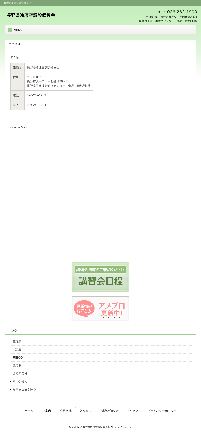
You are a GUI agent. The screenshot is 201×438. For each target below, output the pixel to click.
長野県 (17, 341)
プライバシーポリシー (162, 411)
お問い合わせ (109, 411)
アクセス (132, 411)
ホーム (29, 411)
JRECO (18, 357)
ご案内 (46, 411)
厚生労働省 (20, 381)
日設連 (17, 349)
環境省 (17, 365)
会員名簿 (66, 411)
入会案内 (85, 411)
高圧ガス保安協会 (24, 390)
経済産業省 (20, 373)
